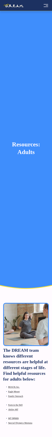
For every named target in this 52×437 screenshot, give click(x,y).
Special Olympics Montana (20, 423)
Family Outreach (15, 396)
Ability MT (13, 409)
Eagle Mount (14, 391)
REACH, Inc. (14, 387)
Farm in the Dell (15, 405)
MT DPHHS (13, 418)
